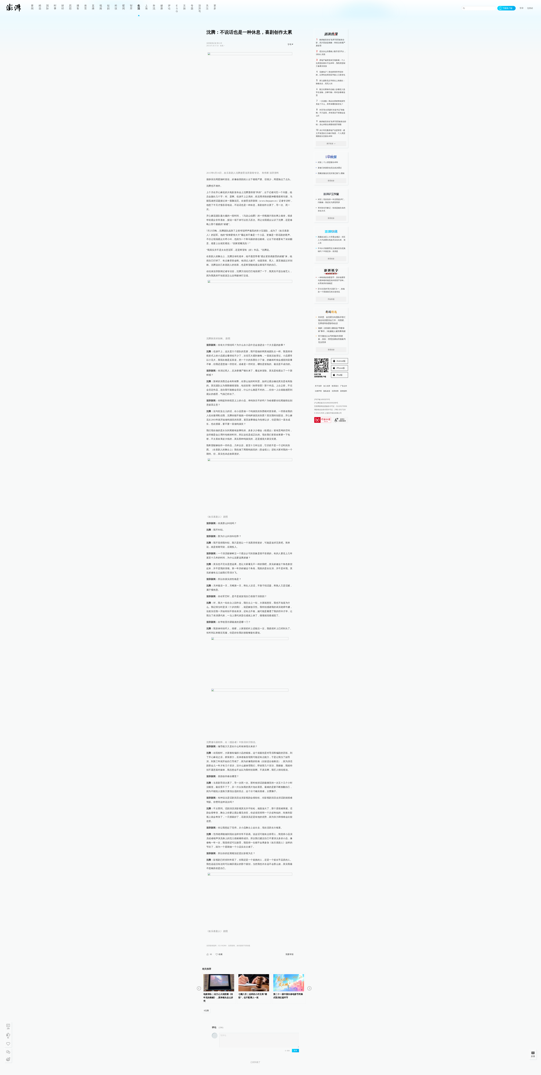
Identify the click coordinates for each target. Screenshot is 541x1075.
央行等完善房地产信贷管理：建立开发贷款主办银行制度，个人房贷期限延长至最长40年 (330, 133)
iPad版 (339, 375)
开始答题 (331, 299)
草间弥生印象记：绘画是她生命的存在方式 (331, 209)
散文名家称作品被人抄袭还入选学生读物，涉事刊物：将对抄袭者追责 (330, 92)
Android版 (341, 361)
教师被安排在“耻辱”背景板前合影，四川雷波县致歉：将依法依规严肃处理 (330, 43)
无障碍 (530, 8)
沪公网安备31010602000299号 (326, 403)
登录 (522, 8)
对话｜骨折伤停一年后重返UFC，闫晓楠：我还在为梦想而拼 (331, 200)
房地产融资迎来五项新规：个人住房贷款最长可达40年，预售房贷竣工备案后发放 (330, 63)
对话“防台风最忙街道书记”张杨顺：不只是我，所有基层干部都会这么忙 (330, 113)
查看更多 (331, 181)
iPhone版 (341, 368)
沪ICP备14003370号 (322, 399)
